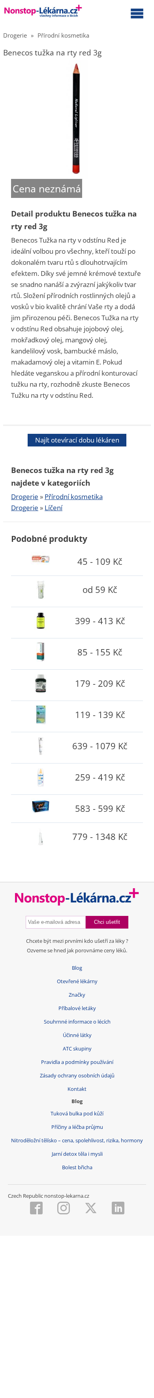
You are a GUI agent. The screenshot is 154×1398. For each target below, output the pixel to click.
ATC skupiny (77, 1048)
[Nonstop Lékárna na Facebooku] (36, 1209)
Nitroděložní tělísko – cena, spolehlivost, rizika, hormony (77, 1140)
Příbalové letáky (77, 1008)
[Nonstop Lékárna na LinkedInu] (118, 1209)
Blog (77, 968)
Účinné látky (77, 1035)
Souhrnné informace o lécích (77, 1021)
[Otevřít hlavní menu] (137, 13)
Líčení (53, 507)
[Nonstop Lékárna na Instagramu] (64, 1209)
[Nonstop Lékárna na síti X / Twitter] (91, 1209)
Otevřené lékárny (77, 981)
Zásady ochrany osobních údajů (77, 1075)
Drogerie (15, 35)
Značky (77, 995)
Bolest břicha (77, 1167)
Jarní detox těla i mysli (77, 1154)
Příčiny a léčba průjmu (77, 1127)
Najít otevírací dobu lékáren (77, 439)
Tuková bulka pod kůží (77, 1113)
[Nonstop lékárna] (43, 12)
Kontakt (77, 1089)
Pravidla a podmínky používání (77, 1062)
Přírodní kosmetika (63, 35)
